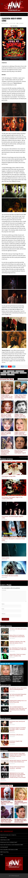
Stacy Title (3, 374)
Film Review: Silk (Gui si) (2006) (10, 575)
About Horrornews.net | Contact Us (8, 835)
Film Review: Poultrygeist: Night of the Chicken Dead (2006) (12, 498)
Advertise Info (3, 837)
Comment (4, 590)
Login (1, 854)
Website (3, 613)
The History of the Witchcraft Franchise (18, 628)
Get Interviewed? (4, 847)
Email (3, 608)
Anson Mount (11, 371)
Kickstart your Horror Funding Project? (8, 842)
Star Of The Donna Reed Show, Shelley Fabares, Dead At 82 (6, 416)
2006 (5, 371)
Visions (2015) (5, 558)
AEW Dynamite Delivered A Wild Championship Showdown (5, 452)
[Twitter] (12, 876)
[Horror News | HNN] (14, 6)
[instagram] (18, 876)
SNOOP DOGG (23, 372)
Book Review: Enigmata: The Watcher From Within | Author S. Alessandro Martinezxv (17, 729)
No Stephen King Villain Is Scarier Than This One (7, 803)
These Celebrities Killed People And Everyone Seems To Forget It (5, 679)
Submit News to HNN (5, 839)
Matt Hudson (5, 23)
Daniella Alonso (20, 371)
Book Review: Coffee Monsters (16, 734)
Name (3, 604)
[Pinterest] (13, 876)
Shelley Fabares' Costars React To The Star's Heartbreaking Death (6, 397)
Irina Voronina (14, 372)
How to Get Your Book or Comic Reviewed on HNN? (11, 844)
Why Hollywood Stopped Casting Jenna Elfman (21, 803)
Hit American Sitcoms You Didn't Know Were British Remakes (21, 821)
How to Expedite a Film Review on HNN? (9, 849)
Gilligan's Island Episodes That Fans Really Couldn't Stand (20, 416)
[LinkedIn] (15, 876)
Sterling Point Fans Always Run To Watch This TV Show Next (6, 821)
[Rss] (9, 876)
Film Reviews (7, 13)
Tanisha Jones (11, 374)
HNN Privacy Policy (4, 852)
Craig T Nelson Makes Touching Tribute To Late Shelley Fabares (20, 396)
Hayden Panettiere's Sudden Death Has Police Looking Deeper (21, 433)
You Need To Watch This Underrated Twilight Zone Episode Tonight (17, 679)
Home (1, 13)
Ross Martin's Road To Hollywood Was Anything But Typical (21, 451)
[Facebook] (10, 876)
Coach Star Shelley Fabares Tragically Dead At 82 (6, 433)
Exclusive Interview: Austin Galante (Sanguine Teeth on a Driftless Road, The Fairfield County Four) (17, 755)
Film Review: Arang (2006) (8, 476)
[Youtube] (17, 876)
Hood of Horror (5, 372)
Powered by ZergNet (23, 457)
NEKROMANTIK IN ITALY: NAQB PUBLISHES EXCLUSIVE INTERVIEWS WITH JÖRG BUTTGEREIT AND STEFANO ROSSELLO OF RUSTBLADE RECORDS (13, 776)
